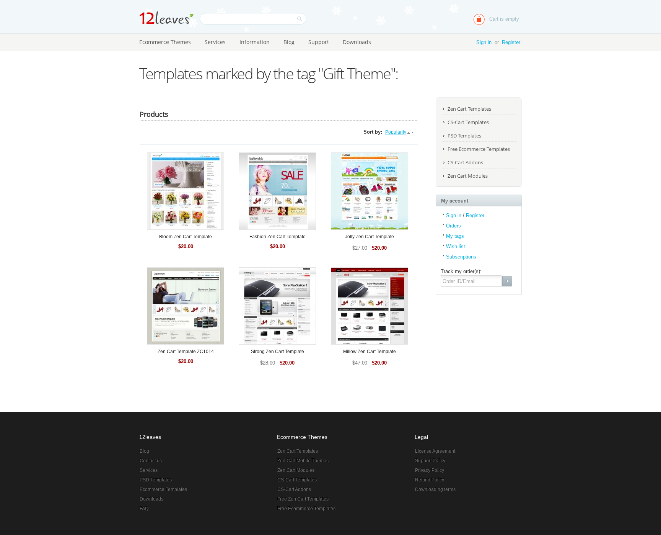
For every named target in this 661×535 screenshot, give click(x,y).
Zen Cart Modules (468, 175)
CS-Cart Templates (468, 122)
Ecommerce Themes (165, 42)
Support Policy (430, 460)
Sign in (484, 42)
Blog (289, 42)
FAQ (144, 508)
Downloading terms (435, 489)
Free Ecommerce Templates (479, 149)
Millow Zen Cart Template (369, 351)
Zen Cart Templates (469, 108)
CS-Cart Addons (465, 162)
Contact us (151, 460)
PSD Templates (464, 135)
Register (511, 42)
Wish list (455, 246)
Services (215, 42)
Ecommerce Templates (163, 489)
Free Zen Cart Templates (303, 499)
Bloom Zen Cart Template (185, 236)
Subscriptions (461, 257)
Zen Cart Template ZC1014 (186, 351)
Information (254, 42)
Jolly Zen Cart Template (369, 236)
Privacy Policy (429, 470)
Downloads (357, 42)
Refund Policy (429, 480)
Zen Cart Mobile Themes (303, 460)
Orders (453, 226)
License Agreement (435, 451)
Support (318, 42)
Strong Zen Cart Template (277, 351)
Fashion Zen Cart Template (277, 236)
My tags (455, 236)
